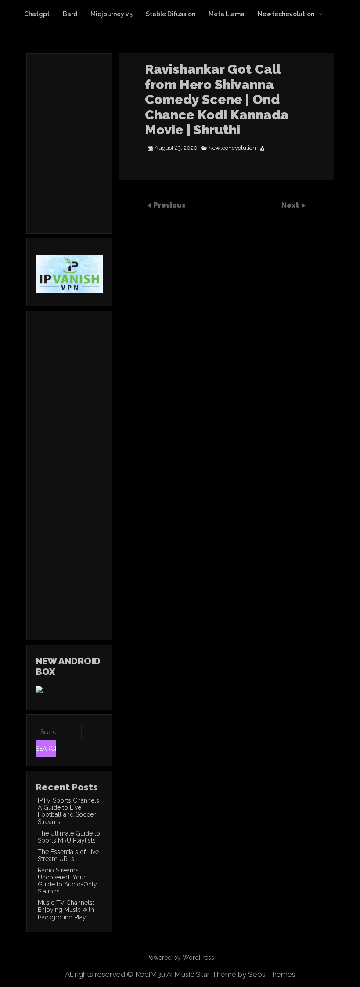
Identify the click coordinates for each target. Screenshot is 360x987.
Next (291, 205)
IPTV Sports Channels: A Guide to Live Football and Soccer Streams (69, 811)
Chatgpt (37, 14)
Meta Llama (227, 14)
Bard (70, 14)
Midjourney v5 (111, 14)
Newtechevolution (286, 14)
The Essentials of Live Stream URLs (68, 855)
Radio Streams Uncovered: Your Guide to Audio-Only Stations (67, 881)
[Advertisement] (109, 155)
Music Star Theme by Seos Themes (234, 974)
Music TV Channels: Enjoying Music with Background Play (66, 909)
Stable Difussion (170, 14)
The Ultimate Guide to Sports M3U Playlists (69, 837)
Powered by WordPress (180, 957)
